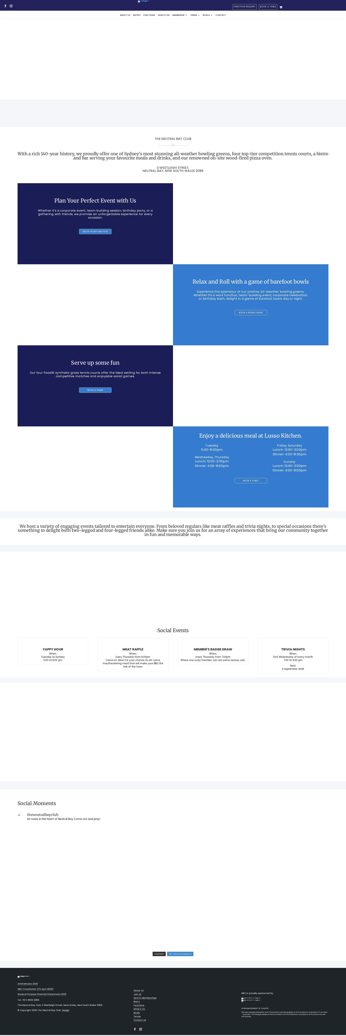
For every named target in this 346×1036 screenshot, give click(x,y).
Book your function (95, 231)
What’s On (163, 15)
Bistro (136, 15)
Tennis (193, 15)
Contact (221, 15)
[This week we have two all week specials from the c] (56, 916)
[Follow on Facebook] (5, 6)
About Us (125, 15)
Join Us (259, 59)
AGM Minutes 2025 (28, 983)
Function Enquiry (244, 6)
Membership (178, 15)
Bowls (206, 15)
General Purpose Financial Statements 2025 (42, 994)
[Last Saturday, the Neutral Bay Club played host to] (134, 916)
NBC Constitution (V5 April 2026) (36, 989)
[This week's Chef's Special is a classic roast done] (290, 845)
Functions (149, 15)
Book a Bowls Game (251, 312)
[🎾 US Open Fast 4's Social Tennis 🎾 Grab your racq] (56, 857)
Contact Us (140, 1020)
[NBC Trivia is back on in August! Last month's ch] (212, 916)
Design (65, 1010)
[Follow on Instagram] (11, 6)
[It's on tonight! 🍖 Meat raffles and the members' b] (134, 845)
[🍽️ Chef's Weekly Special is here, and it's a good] (290, 920)
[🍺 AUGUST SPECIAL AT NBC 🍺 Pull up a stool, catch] (212, 845)
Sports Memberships (145, 998)
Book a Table (268, 6)
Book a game (95, 390)
